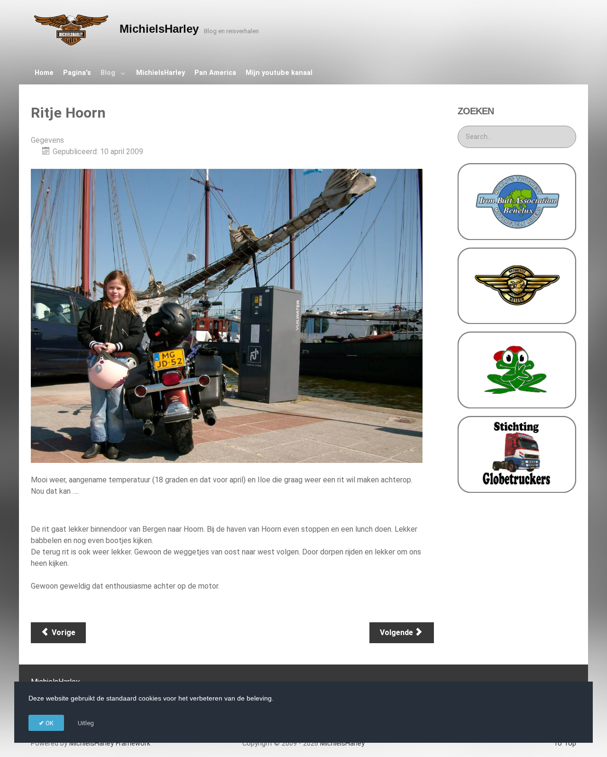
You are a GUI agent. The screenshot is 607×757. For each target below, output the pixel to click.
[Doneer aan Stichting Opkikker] (517, 369)
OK (49, 723)
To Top (564, 743)
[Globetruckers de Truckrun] (517, 453)
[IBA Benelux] (517, 200)
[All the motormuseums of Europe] (517, 285)
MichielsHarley (109, 743)
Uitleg (86, 723)
